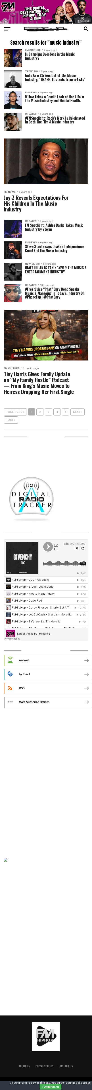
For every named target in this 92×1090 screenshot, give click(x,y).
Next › (77, 411)
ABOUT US (24, 1066)
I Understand (50, 1086)
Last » (11, 420)
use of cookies (81, 1082)
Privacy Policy (44, 1066)
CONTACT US (66, 1066)
